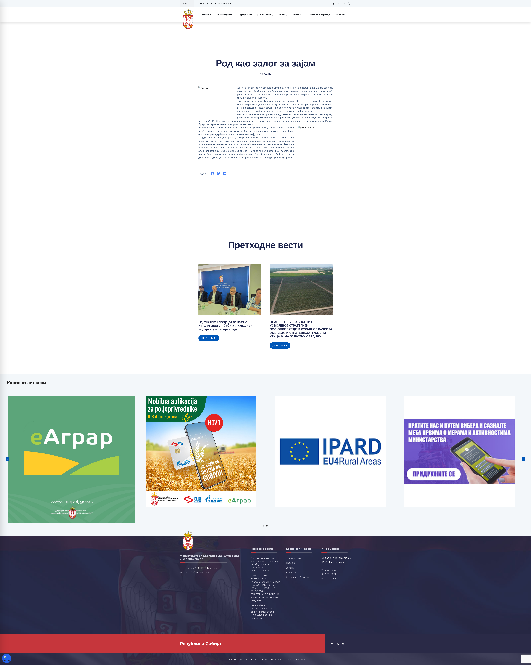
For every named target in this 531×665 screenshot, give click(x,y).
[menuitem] (225, 14)
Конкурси (265, 14)
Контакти (340, 14)
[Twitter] (338, 3)
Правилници (294, 558)
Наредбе (291, 572)
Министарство (224, 14)
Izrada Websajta (292, 659)
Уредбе (290, 562)
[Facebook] (333, 3)
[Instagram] (343, 3)
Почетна (206, 14)
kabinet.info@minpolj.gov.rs (195, 572)
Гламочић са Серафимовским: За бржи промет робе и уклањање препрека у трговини (263, 611)
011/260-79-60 (329, 569)
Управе (297, 14)
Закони (290, 567)
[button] (212, 173)
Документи (246, 14)
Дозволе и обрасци (319, 14)
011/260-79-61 (328, 574)
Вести (282, 14)
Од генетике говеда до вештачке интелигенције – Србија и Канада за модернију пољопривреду (225, 325)
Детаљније (208, 338)
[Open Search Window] (348, 3)
